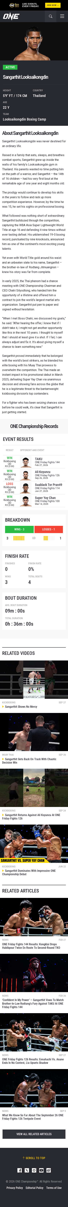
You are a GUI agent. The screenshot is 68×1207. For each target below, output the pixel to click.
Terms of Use (54, 1188)
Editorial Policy (34, 1188)
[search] (50, 16)
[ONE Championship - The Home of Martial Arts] (11, 16)
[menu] (62, 16)
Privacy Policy (15, 1188)
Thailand (39, 95)
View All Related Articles (34, 1134)
